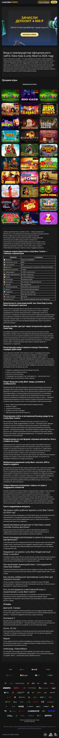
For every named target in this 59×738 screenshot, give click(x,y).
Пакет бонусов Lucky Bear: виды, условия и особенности (20, 240)
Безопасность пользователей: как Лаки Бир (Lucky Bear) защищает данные (26, 234)
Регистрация (44, 2)
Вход (54, 2)
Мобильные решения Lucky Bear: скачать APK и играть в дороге (22, 246)
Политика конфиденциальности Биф (29, 720)
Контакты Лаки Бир (29, 721)
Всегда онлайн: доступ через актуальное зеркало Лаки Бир (21, 236)
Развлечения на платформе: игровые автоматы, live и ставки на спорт (24, 244)
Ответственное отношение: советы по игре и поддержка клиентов (23, 248)
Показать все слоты (30, 84)
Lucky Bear (10, 2)
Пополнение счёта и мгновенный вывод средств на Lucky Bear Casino (24, 242)
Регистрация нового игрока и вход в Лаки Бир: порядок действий (23, 238)
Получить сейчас (29, 34)
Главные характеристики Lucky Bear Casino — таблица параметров (23, 232)
